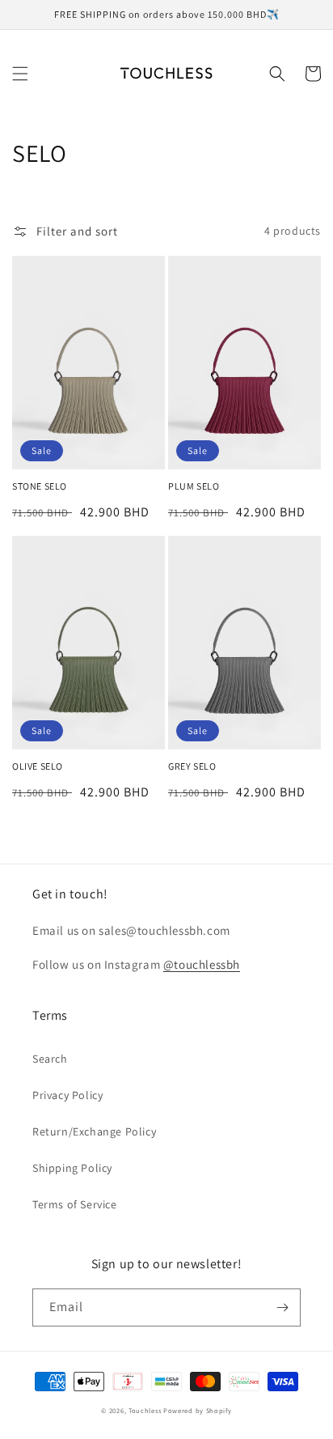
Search (50, 1058)
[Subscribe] (282, 1307)
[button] (20, 73)
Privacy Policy (67, 1095)
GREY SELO (192, 766)
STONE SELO (39, 486)
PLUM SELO (193, 486)
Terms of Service (74, 1204)
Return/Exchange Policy (94, 1131)
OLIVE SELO (37, 766)
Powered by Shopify (197, 1410)
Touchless (145, 1410)
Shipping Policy (72, 1168)
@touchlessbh (201, 964)
